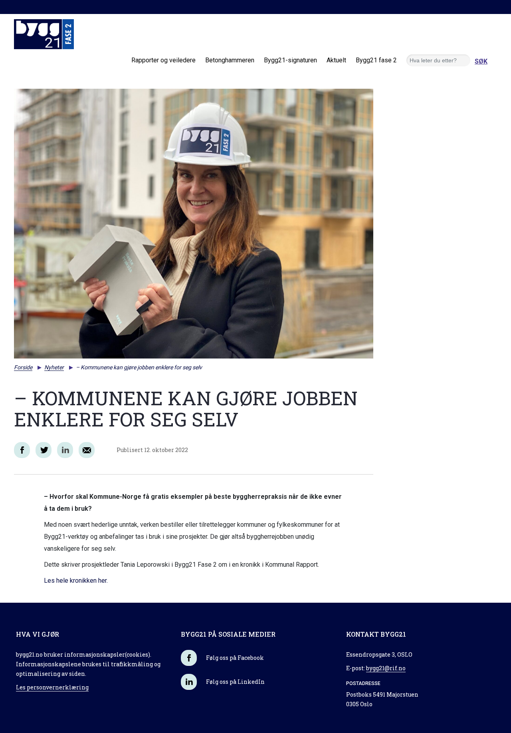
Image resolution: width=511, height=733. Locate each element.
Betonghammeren (229, 60)
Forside (23, 367)
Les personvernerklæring (52, 687)
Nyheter (54, 367)
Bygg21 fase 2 (376, 60)
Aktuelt (336, 60)
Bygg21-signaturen (290, 60)
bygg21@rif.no (386, 668)
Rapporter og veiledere (163, 60)
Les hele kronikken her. (76, 580)
